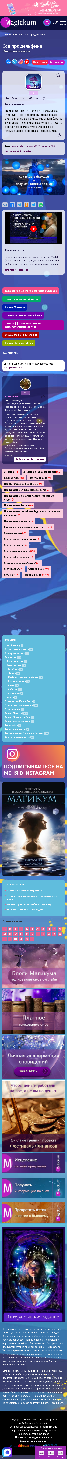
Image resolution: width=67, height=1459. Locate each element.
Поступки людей (18, 681)
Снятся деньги (13, 569)
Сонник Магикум (16, 713)
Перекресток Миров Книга (20, 701)
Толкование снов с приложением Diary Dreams (31, 291)
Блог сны (18, 34)
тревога (33, 146)
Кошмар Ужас (14, 478)
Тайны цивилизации (16, 729)
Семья (13, 685)
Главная (6, 34)
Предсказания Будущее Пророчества (27, 490)
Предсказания (14, 709)
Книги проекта (13, 693)
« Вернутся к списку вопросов (16, 51)
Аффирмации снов (16, 653)
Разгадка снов (16, 665)
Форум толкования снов (19, 737)
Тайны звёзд (12, 725)
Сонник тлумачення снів (19, 721)
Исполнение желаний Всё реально (24, 891)
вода (18, 146)
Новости (11, 697)
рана (28, 151)
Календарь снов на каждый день (23, 315)
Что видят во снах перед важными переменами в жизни (32, 897)
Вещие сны (13, 657)
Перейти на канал (17, 270)
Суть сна (11, 575)
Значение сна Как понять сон (42, 472)
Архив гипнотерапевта (18, 649)
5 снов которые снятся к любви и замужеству (29, 904)
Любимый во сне (40, 478)
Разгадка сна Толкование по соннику (28, 527)
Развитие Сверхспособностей (21, 299)
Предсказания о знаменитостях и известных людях (29, 498)
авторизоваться (13, 367)
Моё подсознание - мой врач (25, 677)
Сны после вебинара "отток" (22, 563)
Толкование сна (36, 575)
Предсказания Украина (19, 521)
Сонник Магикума (15, 307)
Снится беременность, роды (21, 539)
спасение (13, 151)
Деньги (13, 673)
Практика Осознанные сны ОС (23, 484)
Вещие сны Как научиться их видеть (25, 909)
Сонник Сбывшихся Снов (19, 343)
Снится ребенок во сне (19, 557)
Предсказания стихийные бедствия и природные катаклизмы (32, 513)
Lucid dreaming (14, 645)
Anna (14, 98)
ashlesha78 (11, 396)
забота (48, 146)
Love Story (15, 669)
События (14, 689)
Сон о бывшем (38, 569)
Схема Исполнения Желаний (21, 335)
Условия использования (33, 1441)
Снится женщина (16, 545)
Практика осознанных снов (21, 705)
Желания (11, 472)
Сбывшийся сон (15, 533)
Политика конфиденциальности (33, 1437)
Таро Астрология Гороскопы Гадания (26, 733)
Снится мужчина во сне (19, 551)
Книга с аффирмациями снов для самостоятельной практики (23, 325)
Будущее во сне (16, 661)
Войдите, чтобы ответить (30, 459)
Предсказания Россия (18, 505)
